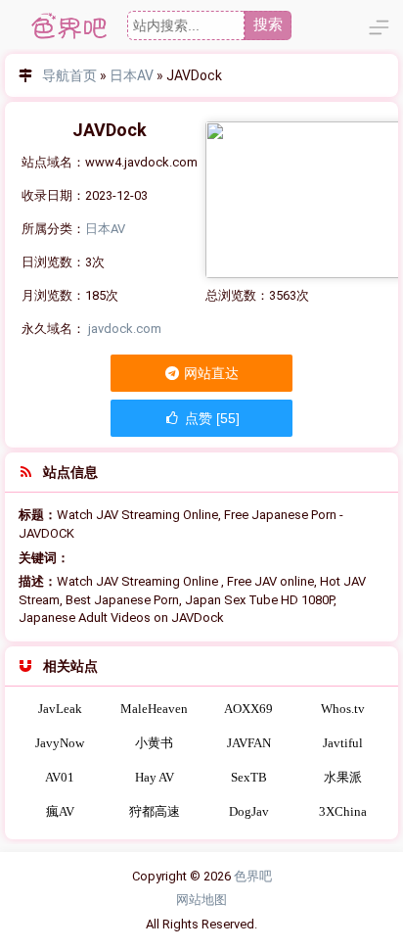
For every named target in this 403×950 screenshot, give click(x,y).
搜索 (268, 24)
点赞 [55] (210, 418)
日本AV (132, 75)
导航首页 (69, 75)
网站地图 (201, 899)
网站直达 (210, 373)
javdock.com (124, 328)
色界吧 (253, 876)
